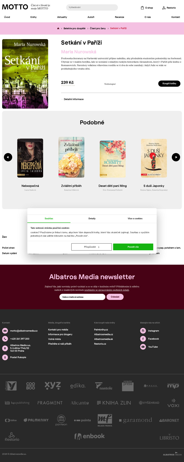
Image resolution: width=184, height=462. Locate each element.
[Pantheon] (61, 420)
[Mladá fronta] (105, 420)
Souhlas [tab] (49, 218)
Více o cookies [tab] (135, 218)
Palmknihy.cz (101, 329)
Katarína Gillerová (71, 190)
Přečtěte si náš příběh (59, 343)
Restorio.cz (100, 343)
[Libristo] (169, 436)
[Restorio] (12, 436)
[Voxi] (173, 402)
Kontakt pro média (58, 329)
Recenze (119, 17)
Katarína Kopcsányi (160, 190)
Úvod (7, 17)
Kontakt (175, 17)
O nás (148, 17)
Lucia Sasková (30, 190)
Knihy (33, 17)
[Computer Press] (127, 386)
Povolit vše (133, 247)
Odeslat (115, 296)
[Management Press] (173, 386)
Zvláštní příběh (71, 185)
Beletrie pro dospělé (74, 28)
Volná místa (54, 339)
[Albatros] (10, 386)
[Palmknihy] (36, 420)
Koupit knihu (169, 83)
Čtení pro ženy (98, 28)
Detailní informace (74, 99)
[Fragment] (50, 402)
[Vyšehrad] (149, 402)
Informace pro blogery (60, 334)
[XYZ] (53, 386)
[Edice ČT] (10, 420)
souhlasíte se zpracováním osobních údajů (106, 289)
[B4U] (17, 402)
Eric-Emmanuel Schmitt (112, 190)
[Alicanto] (80, 402)
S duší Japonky (154, 185)
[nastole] (103, 386)
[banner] (15, 6)
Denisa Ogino (145, 190)
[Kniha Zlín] (114, 402)
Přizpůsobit (90, 247)
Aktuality (62, 17)
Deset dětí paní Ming (113, 185)
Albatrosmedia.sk (103, 339)
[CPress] (150, 386)
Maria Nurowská (78, 51)
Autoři (91, 17)
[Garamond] (135, 420)
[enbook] (89, 436)
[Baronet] (169, 420)
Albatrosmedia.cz (103, 334)
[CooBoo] (30, 386)
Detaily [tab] (92, 218)
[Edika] (78, 386)
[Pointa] (82, 420)
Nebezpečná (30, 185)
